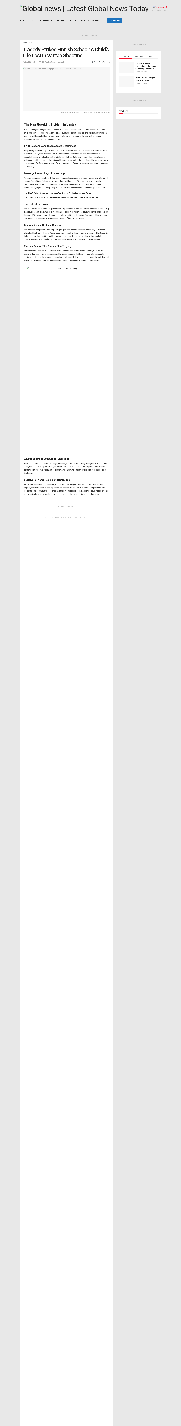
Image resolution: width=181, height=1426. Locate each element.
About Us (85, 20)
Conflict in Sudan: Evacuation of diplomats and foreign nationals (145, 66)
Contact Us (97, 20)
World (41, 62)
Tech (31, 20)
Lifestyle (61, 20)
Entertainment (45, 20)
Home (25, 43)
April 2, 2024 (27, 62)
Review (73, 20)
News (22, 20)
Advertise (115, 20)
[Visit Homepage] (84, 8)
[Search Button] (160, 20)
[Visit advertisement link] (160, 6)
